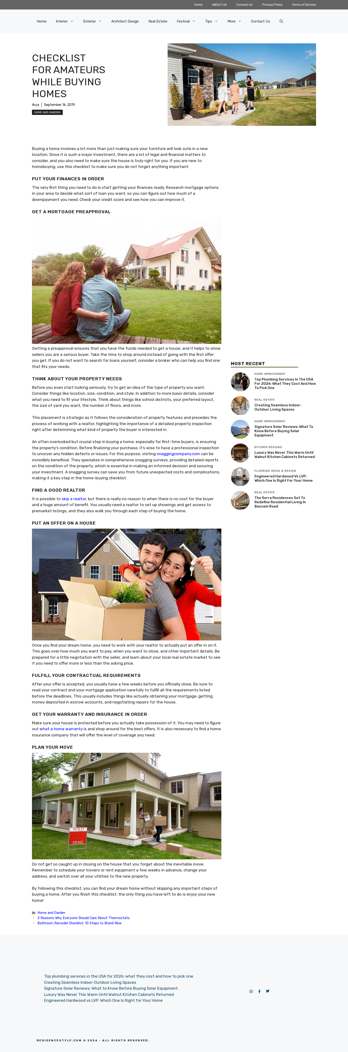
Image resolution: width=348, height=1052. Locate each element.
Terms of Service (304, 4)
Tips (208, 21)
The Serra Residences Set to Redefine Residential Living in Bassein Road (280, 502)
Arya (35, 105)
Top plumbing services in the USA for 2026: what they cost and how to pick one (285, 383)
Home (198, 4)
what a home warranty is (63, 728)
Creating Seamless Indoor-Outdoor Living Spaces (278, 407)
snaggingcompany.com (178, 453)
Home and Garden (47, 112)
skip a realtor (74, 498)
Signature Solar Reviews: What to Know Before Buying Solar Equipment (283, 431)
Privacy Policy (272, 4)
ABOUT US (219, 4)
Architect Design (125, 21)
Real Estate (157, 21)
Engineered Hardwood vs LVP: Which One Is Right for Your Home (283, 478)
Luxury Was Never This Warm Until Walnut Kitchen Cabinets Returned (284, 454)
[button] (281, 21)
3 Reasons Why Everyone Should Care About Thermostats (83, 918)
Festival (183, 21)
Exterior (89, 21)
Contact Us (244, 4)
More (232, 21)
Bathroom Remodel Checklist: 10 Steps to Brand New (79, 923)
